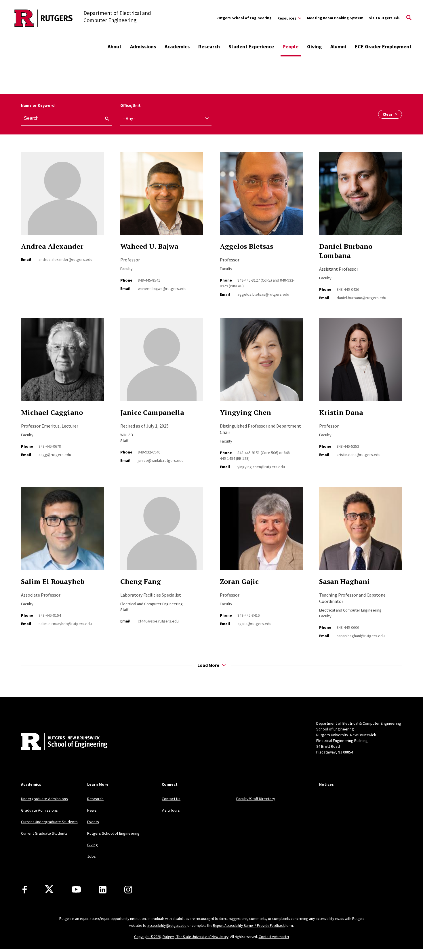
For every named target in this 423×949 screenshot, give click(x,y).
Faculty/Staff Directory (255, 798)
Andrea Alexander (52, 246)
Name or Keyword (38, 105)
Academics (177, 46)
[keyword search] (105, 118)
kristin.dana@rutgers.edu (358, 454)
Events (93, 821)
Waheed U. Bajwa (149, 246)
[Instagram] (128, 889)
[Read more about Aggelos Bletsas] (261, 196)
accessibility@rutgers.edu (166, 925)
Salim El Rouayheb (52, 581)
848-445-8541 (149, 280)
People (290, 46)
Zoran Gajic (239, 581)
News (92, 810)
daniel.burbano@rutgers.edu (361, 297)
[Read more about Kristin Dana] (360, 362)
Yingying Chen (245, 412)
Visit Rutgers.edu (385, 18)
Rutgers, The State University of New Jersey (195, 936)
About (114, 46)
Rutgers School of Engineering (244, 18)
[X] (49, 889)
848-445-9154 (50, 615)
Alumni (338, 46)
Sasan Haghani (344, 581)
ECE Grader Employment (383, 46)
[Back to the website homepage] (44, 18)
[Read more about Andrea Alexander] (62, 196)
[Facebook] (24, 889)
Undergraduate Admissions (44, 798)
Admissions (143, 46)
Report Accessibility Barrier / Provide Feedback (249, 925)
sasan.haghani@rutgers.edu (361, 635)
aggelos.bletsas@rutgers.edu (263, 294)
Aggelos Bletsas (246, 246)
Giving (314, 46)
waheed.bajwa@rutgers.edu (162, 288)
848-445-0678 (50, 446)
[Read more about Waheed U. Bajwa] (161, 196)
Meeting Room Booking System (335, 18)
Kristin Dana (341, 412)
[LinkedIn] (102, 889)
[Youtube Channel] (76, 889)
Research (209, 46)
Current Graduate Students (44, 833)
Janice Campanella (152, 412)
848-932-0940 (149, 452)
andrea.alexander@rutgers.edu (65, 259)
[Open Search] (408, 18)
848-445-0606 (348, 627)
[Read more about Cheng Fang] (161, 531)
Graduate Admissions (39, 810)
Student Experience (251, 46)
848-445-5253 (348, 446)
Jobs (91, 856)
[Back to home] (59, 742)
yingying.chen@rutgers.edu (261, 466)
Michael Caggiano (52, 412)
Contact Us (171, 798)
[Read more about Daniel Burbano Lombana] (360, 196)
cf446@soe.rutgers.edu (158, 621)
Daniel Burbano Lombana (345, 251)
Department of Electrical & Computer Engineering (358, 723)
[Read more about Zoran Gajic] (261, 531)
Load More (208, 665)
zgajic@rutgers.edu (254, 623)
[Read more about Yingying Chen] (261, 362)
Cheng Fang (140, 581)
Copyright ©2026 (147, 936)
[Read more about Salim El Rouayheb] (62, 531)
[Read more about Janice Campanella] (161, 362)
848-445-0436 (348, 289)
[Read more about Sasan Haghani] (360, 531)
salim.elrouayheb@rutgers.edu (65, 623)
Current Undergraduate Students (49, 821)
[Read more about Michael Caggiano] (62, 362)
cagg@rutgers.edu (55, 454)
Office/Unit (130, 105)
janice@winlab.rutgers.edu (161, 460)
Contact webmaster (274, 936)
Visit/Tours (171, 810)
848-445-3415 (248, 615)
